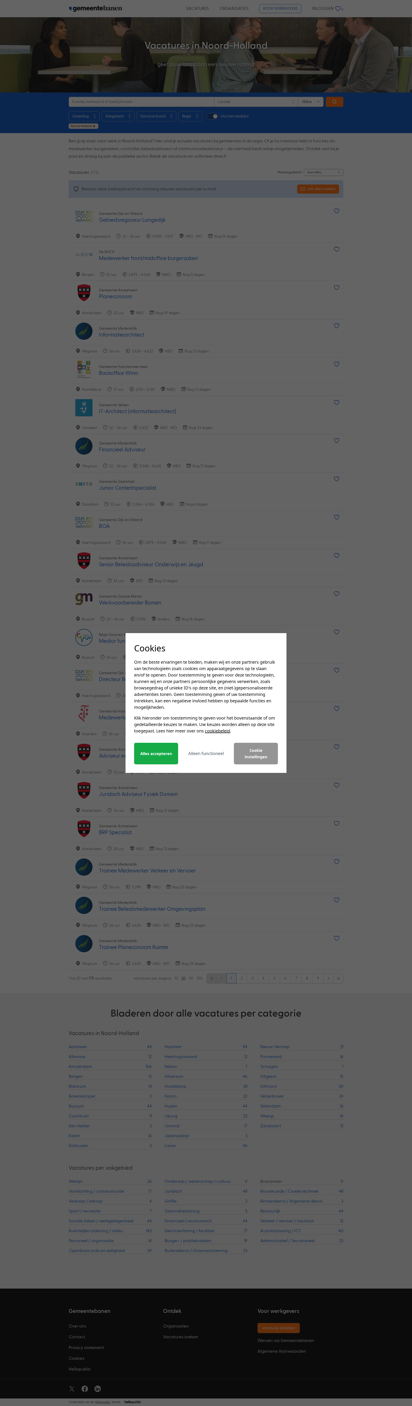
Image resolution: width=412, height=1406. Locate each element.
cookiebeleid (217, 731)
